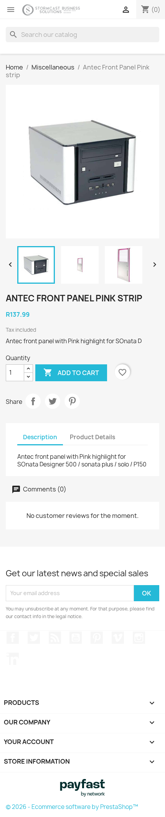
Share (33, 401)
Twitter (34, 638)
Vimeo (118, 638)
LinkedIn (13, 659)
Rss (55, 638)
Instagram (139, 638)
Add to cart (71, 372)
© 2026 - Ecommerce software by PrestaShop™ (72, 807)
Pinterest (72, 401)
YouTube (75, 638)
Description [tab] (40, 437)
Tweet (52, 401)
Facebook (13, 638)
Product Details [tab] (92, 437)
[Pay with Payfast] (82, 787)
